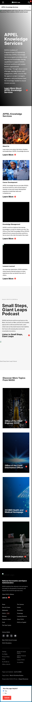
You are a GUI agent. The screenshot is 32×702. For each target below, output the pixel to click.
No (6, 693)
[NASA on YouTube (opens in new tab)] (15, 635)
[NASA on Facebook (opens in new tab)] (3, 635)
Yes (6, 691)
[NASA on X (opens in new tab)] (11, 635)
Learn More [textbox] (8, 155)
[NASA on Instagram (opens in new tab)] (7, 635)
